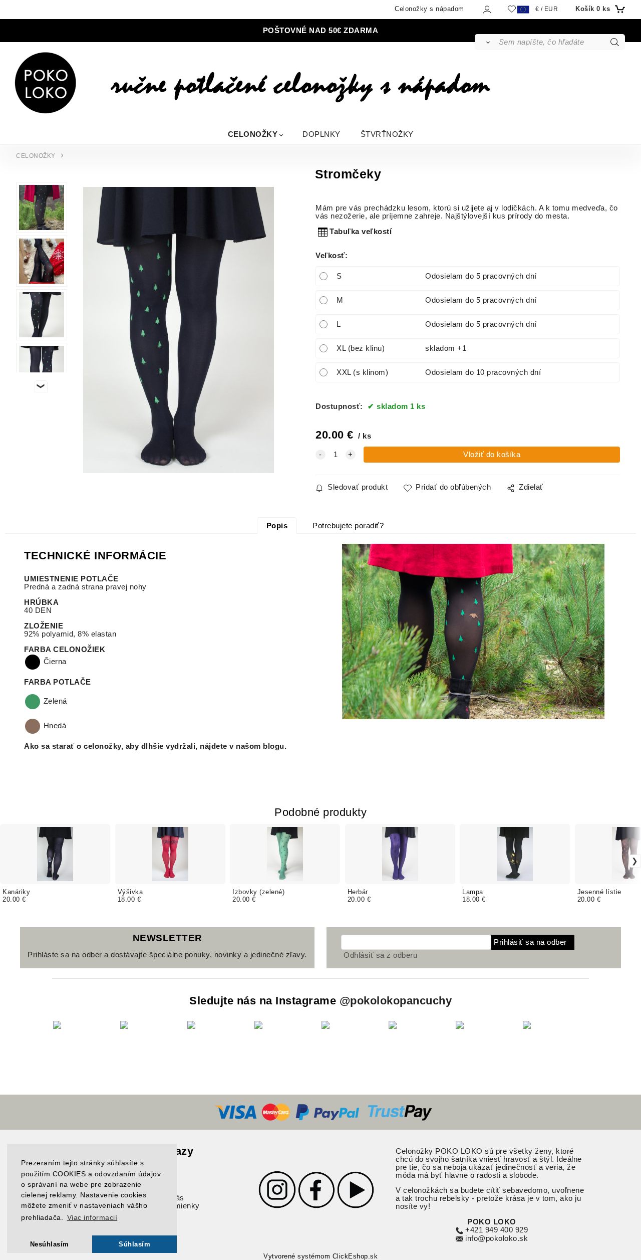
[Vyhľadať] (486, 42)
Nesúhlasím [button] (49, 1244)
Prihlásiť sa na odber (530, 942)
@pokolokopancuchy (396, 1000)
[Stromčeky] (178, 330)
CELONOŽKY (253, 133)
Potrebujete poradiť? (348, 526)
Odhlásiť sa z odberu (380, 955)
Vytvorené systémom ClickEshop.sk (320, 1256)
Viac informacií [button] (92, 1217)
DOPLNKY (321, 133)
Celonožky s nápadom (429, 9)
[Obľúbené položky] (512, 9)
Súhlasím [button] (134, 1244)
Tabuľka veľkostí (361, 232)
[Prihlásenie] (486, 9)
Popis (277, 526)
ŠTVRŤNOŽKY (387, 133)
